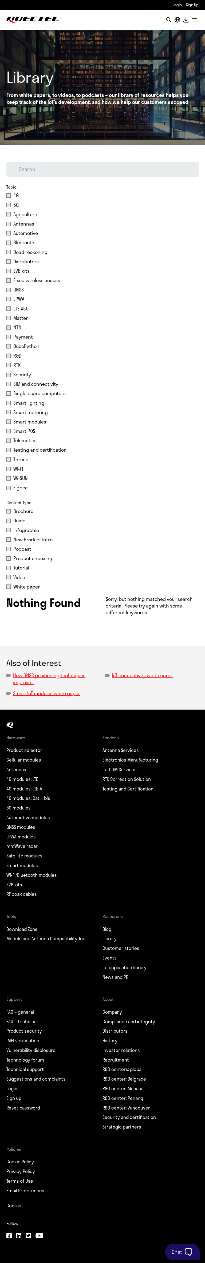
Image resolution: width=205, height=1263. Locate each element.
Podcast (22, 549)
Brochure (23, 511)
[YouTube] (39, 1236)
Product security (24, 1031)
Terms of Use (19, 1181)
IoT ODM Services (119, 769)
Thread (21, 459)
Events (109, 958)
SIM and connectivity (35, 384)
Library (109, 938)
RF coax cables (21, 894)
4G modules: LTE (22, 779)
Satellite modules (24, 856)
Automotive (25, 233)
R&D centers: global (122, 1069)
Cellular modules (23, 760)
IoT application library (124, 967)
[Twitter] (28, 1236)
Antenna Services (120, 750)
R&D (17, 356)
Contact (14, 1205)
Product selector (24, 750)
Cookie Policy (20, 1162)
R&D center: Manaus (123, 1088)
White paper (26, 586)
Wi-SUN (20, 478)
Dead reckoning (30, 252)
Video (19, 577)
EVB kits (21, 271)
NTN (17, 327)
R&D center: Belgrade (124, 1079)
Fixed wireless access (36, 280)
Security (22, 374)
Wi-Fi (18, 469)
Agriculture (25, 214)
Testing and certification (40, 450)
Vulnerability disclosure (31, 1050)
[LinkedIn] (18, 1236)
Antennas (23, 223)
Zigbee (20, 487)
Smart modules (29, 421)
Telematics (25, 440)
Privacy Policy (20, 1171)
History (109, 1040)
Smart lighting (28, 403)
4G (16, 195)
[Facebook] (9, 1236)
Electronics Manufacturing (130, 760)
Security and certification (129, 1117)
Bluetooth (23, 242)
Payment (23, 336)
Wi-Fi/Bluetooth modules (31, 875)
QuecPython (26, 346)
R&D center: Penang (122, 1098)
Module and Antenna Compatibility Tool (46, 938)
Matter (20, 318)
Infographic (26, 530)
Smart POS (24, 431)
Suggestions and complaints (36, 1079)
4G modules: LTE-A (24, 789)
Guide (19, 520)
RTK (17, 365)
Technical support (25, 1069)
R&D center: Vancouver (126, 1108)
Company (112, 1012)
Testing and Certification (127, 789)
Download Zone (22, 929)
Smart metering (30, 412)
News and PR (115, 977)
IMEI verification (22, 1040)
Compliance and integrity (128, 1021)
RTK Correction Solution (126, 779)
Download (186, 20)
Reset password (23, 1108)
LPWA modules (21, 837)
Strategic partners (121, 1127)
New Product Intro (33, 539)
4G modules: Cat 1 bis (28, 798)
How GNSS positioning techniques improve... (49, 679)
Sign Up (192, 5)
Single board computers (39, 393)
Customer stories (120, 948)
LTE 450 (21, 308)
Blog (106, 929)
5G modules (18, 808)
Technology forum (25, 1060)
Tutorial (21, 567)
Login (177, 5)
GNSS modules (20, 827)
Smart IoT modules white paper (46, 693)
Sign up (13, 1098)
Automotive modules (28, 817)
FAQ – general (20, 1012)
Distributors (26, 261)
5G (16, 205)
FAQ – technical (22, 1021)
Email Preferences (25, 1190)
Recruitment (115, 1060)
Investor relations (121, 1050)
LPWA (18, 299)
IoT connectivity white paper (142, 675)
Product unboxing (32, 558)
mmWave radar (22, 846)
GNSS (18, 289)
